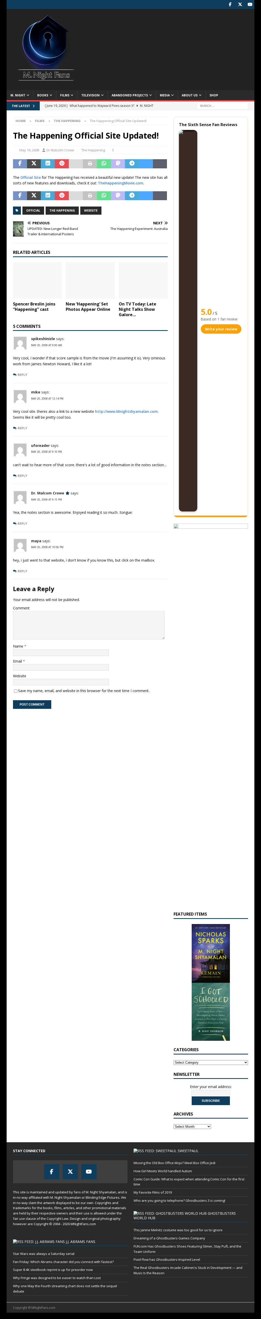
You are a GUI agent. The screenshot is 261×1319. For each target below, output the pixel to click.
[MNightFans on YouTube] (249, 4)
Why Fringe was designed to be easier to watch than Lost (57, 1278)
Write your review (221, 329)
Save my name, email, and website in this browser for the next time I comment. (83, 690)
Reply (22, 374)
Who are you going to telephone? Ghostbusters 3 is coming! (179, 1200)
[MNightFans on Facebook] (230, 4)
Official (33, 210)
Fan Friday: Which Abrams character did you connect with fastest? (63, 1261)
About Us (190, 95)
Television (90, 95)
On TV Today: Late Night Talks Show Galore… (137, 309)
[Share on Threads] (160, 163)
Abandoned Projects (130, 95)
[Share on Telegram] (132, 163)
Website (91, 210)
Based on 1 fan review (219, 319)
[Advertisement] (170, 49)
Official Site (30, 177)
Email (18, 661)
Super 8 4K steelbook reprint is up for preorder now (53, 1269)
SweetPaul (188, 1150)
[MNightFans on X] (240, 4)
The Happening (93, 150)
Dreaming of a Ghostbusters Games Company (169, 1238)
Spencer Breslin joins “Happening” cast (34, 306)
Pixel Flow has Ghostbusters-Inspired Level (167, 1259)
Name (18, 646)
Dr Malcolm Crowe (60, 150)
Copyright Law (57, 1218)
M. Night (17, 95)
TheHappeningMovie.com (120, 183)
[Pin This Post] (62, 163)
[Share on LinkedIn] (48, 163)
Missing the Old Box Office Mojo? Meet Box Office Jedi (174, 1163)
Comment (21, 608)
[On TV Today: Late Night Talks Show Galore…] (143, 280)
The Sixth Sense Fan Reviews (208, 124)
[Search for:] (222, 105)
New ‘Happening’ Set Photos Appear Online (88, 306)
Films (64, 95)
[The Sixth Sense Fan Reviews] (188, 320)
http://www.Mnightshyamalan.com (126, 411)
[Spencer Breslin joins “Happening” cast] (37, 280)
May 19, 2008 (29, 150)
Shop (214, 95)
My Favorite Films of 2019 (153, 1192)
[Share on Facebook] (20, 163)
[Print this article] (90, 163)
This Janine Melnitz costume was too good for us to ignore (178, 1230)
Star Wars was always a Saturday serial (43, 1253)
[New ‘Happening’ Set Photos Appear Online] (90, 280)
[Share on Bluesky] (146, 163)
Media (165, 95)
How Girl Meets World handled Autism (163, 1171)
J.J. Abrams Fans (80, 1241)
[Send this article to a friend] (76, 163)
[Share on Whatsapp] (104, 163)
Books (42, 95)
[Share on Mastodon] (118, 163)
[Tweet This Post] (34, 163)
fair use (19, 1218)
